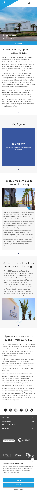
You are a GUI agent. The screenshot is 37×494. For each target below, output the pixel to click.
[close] (32, 460)
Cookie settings (18, 489)
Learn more (6, 475)
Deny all (18, 485)
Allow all (18, 480)
